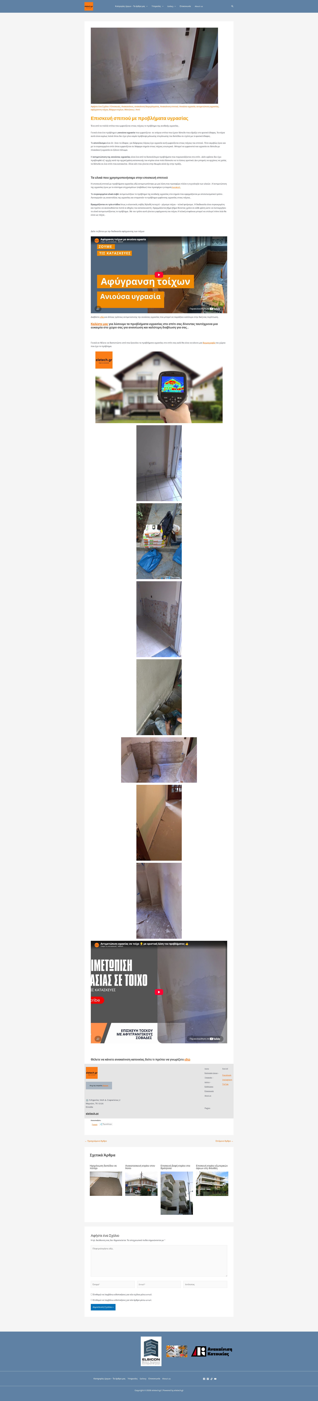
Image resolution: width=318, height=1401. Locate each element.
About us (199, 6)
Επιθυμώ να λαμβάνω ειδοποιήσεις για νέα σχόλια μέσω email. (122, 1294)
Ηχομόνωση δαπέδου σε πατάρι (103, 1167)
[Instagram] (208, 1379)
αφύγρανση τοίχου (99, 109)
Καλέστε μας (99, 324)
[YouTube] (215, 1379)
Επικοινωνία (185, 6)
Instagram (227, 1079)
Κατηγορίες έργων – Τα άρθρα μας (130, 6)
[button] (146, 6)
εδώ (102, 317)
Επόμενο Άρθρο (224, 1141)
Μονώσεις (129, 109)
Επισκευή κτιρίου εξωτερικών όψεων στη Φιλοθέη (212, 1167)
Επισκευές (115, 106)
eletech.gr (92, 1113)
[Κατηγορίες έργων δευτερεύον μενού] (218, 1073)
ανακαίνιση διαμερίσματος (146, 106)
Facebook (226, 1075)
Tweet (94, 1124)
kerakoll (176, 187)
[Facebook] (204, 1379)
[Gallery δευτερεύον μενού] (210, 1082)
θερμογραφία (209, 343)
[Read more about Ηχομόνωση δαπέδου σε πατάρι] (106, 1183)
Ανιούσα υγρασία (187, 106)
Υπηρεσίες (156, 6)
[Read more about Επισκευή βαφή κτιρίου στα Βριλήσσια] (177, 1193)
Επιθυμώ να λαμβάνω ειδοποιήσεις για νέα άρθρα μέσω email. (122, 1300)
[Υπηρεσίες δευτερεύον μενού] (213, 1077)
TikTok (225, 1084)
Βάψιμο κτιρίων (116, 109)
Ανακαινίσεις (127, 106)
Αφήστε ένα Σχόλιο (100, 106)
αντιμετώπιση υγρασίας (207, 106)
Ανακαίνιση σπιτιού (169, 106)
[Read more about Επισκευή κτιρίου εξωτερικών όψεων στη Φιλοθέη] (212, 1183)
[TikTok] (211, 1379)
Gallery (170, 6)
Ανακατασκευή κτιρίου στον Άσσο (140, 1167)
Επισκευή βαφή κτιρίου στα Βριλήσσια (175, 1167)
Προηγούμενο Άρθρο (96, 1141)
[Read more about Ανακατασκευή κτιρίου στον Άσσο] (141, 1183)
